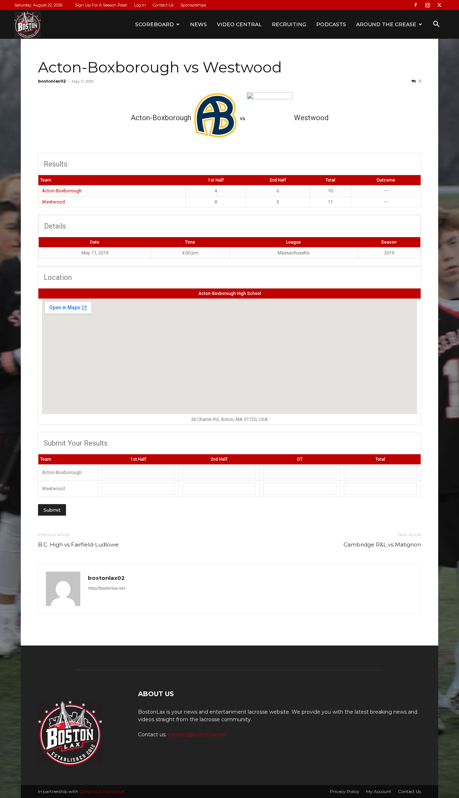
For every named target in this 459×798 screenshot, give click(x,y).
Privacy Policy (344, 791)
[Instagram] (427, 5)
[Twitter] (439, 5)
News (198, 24)
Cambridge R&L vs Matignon (382, 544)
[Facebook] (415, 5)
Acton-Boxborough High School (229, 293)
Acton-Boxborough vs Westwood (160, 67)
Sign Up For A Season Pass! (101, 5)
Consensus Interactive (101, 791)
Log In (140, 5)
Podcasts (331, 24)
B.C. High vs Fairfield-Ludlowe (78, 544)
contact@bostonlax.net (197, 734)
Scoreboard (154, 24)
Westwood (53, 202)
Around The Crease (386, 24)
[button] (436, 25)
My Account (378, 791)
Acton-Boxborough (62, 190)
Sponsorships (193, 5)
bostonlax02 (52, 81)
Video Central (239, 24)
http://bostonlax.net (106, 588)
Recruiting (289, 24)
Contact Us (163, 5)
